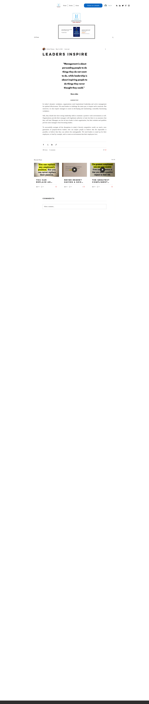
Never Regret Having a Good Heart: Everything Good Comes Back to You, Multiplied (73, 181)
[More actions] (105, 49)
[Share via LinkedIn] (52, 144)
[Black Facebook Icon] (126, 6)
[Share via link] (56, 144)
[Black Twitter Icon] (123, 6)
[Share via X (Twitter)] (47, 144)
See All (113, 159)
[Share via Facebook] (43, 144)
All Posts (36, 37)
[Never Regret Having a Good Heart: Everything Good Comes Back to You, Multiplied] (74, 170)
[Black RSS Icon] (117, 6)
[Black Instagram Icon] (129, 6)
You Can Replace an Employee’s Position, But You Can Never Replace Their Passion (45, 181)
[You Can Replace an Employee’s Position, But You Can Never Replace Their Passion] (46, 170)
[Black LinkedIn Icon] (120, 6)
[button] (113, 37)
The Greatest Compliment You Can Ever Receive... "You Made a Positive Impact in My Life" (102, 181)
